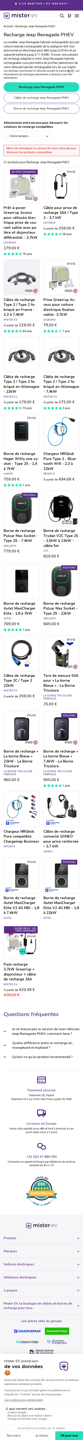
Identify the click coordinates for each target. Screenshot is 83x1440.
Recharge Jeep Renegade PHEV (41, 87)
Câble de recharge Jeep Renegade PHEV (41, 98)
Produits (10, 1238)
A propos (10, 1290)
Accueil (8, 26)
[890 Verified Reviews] (41, 1208)
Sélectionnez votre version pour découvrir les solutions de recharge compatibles (36, 125)
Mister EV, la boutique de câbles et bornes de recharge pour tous (38, 1305)
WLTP (70, 70)
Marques (10, 1251)
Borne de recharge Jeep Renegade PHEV (41, 109)
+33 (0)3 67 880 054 (41, 1157)
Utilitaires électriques (20, 1277)
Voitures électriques (19, 1264)
